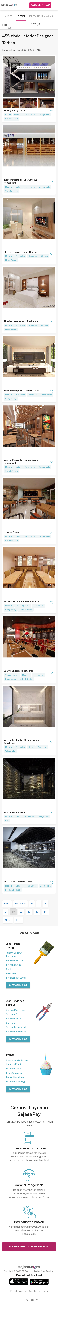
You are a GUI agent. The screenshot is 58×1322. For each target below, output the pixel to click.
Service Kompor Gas (16, 1031)
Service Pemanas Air (16, 1027)
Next (8, 919)
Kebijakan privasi (18, 1291)
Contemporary (22, 606)
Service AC (11, 1014)
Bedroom (33, 256)
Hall (6, 820)
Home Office (30, 886)
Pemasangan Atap (15, 960)
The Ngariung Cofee (14, 110)
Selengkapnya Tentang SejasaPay (29, 1246)
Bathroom (42, 747)
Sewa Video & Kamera (17, 1060)
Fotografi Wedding (15, 1081)
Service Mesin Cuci (15, 1010)
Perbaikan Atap (13, 964)
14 (45, 911)
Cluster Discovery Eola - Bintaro (20, 252)
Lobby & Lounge (12, 890)
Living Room (10, 260)
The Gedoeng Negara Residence (21, 321)
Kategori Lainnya (18, 985)
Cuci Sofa (10, 1023)
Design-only (44, 115)
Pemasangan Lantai (16, 977)
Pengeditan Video (15, 1077)
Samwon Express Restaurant (19, 671)
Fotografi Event (14, 1068)
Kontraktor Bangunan (41, 16)
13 (37, 911)
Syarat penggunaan (38, 1291)
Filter (5, 24)
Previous (20, 903)
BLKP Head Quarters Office (18, 881)
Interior (21, 16)
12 (29, 911)
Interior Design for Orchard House (22, 390)
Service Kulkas (13, 1018)
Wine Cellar (10, 751)
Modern (17, 115)
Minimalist (20, 256)
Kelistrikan (11, 973)
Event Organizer (14, 1073)
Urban (8, 115)
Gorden (9, 969)
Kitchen (44, 256)
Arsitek (9, 16)
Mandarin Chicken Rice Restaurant (22, 601)
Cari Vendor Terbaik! (40, 5)
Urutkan (36, 23)
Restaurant (30, 115)
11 (21, 911)
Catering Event (13, 1064)
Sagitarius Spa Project (16, 812)
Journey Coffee (12, 532)
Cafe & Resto (11, 119)
